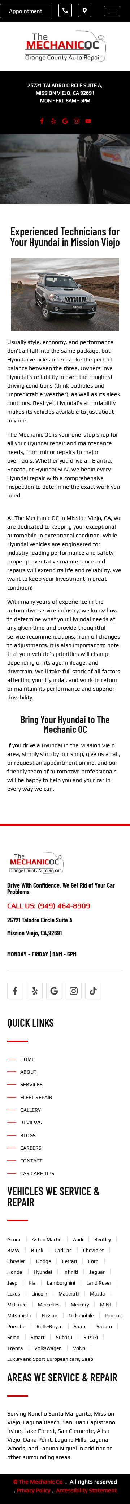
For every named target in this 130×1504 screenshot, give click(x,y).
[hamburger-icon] (112, 11)
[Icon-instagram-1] (74, 991)
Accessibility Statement (86, 1490)
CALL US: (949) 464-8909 (48, 905)
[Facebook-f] (42, 121)
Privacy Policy (33, 1490)
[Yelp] (53, 121)
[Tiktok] (93, 991)
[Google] (65, 121)
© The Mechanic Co (37, 1481)
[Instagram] (76, 121)
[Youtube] (88, 121)
